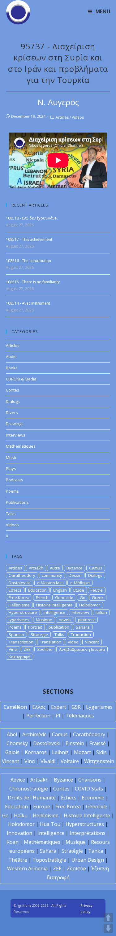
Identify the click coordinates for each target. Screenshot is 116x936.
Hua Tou (50, 824)
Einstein (75, 743)
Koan (12, 842)
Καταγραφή (19, 656)
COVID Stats (89, 788)
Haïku (21, 815)
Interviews (15, 435)
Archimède (34, 734)
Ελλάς (39, 707)
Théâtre (17, 859)
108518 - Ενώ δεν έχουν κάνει (32, 218)
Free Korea (19, 597)
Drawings (15, 423)
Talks (11, 513)
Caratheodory (22, 575)
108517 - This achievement (29, 239)
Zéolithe (76, 868)
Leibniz (60, 752)
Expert (58, 707)
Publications (17, 502)
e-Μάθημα (80, 582)
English (60, 590)
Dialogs (13, 401)
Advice (18, 779)
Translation (50, 642)
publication (59, 627)
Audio (11, 356)
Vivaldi (48, 761)
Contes (12, 390)
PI (58, 715)
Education (37, 590)
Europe (41, 806)
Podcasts (14, 479)
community (52, 575)
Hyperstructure (23, 612)
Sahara (83, 627)
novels (65, 619)
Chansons (89, 779)
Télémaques (80, 715)
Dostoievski (20, 582)
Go (82, 597)
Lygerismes (99, 707)
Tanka (95, 851)
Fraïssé (97, 743)
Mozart (82, 752)
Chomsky (17, 743)
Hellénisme (45, 815)
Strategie (39, 634)
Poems (12, 491)
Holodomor (89, 605)
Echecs (15, 590)
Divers (12, 412)
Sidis (101, 752)
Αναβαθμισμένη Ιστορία (82, 649)
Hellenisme (19, 605)
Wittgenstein (99, 761)
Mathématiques (42, 842)
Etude (78, 590)
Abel (12, 734)
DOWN (108, 928)
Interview (80, 612)
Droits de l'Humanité (32, 797)
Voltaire (70, 761)
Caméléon (15, 707)
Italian (101, 612)
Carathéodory (89, 734)
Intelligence (54, 612)
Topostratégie (49, 859)
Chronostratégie (28, 788)
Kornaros (36, 752)
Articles (62, 117)
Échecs (68, 797)
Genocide (64, 597)
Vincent (92, 642)
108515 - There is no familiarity (33, 282)
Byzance (75, 568)
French (42, 597)
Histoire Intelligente (54, 605)
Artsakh (36, 568)
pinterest (86, 619)
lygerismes (19, 619)
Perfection (38, 715)
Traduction (81, 634)
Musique (44, 619)
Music (11, 457)
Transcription (21, 642)
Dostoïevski (46, 743)
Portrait (35, 627)
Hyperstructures (85, 824)
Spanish (16, 634)
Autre (55, 568)
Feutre (97, 590)
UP (108, 917)
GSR (76, 707)
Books (12, 368)
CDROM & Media (21, 379)
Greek (98, 597)
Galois (12, 752)
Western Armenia (27, 868)
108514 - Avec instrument (28, 303)
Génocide (96, 806)
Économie (93, 797)
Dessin (75, 575)
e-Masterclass (50, 582)
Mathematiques (21, 446)
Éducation (16, 806)
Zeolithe (45, 649)
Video (73, 642)
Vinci (13, 649)
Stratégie (72, 851)
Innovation (19, 833)
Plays (11, 468)
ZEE (27, 649)
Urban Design (87, 859)
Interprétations (87, 833)
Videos (78, 117)
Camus (95, 568)
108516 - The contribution (28, 260)
